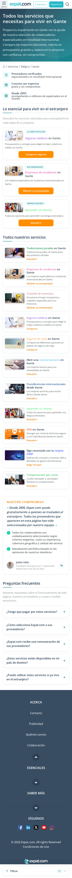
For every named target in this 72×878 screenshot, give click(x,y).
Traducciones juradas (40, 248)
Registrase (56, 4)
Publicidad (36, 724)
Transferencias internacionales (46, 384)
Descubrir (36, 222)
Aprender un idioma (38, 210)
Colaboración (36, 745)
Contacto (36, 713)
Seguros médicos (36, 138)
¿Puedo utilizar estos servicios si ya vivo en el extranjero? (32, 677)
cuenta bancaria (49, 360)
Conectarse (40, 4)
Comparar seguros (36, 154)
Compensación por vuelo (42, 475)
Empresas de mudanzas (41, 172)
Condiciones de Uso (36, 846)
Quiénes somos (36, 734)
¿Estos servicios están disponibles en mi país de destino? (32, 660)
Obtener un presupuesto (36, 190)
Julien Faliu (22, 562)
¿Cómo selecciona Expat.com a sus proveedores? (29, 627)
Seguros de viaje (37, 338)
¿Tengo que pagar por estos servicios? (31, 612)
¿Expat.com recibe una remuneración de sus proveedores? (33, 644)
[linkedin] (61, 565)
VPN (29, 429)
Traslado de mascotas (40, 293)
